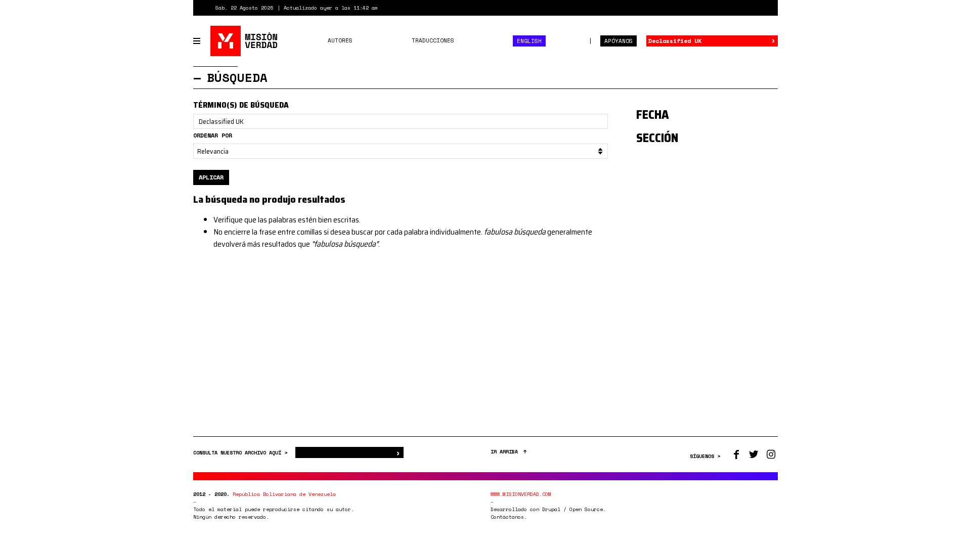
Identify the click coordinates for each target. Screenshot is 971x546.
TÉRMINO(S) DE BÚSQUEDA (241, 105)
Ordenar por (212, 135)
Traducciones (433, 40)
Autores (340, 40)
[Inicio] (244, 41)
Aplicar (211, 177)
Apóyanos (618, 41)
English (529, 41)
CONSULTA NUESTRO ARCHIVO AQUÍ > (241, 453)
